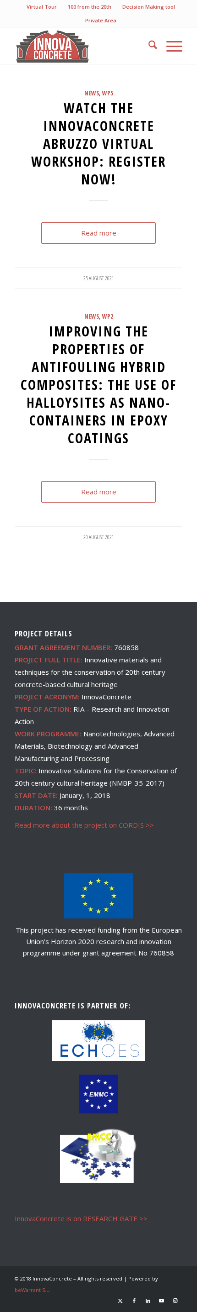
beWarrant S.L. (32, 1289)
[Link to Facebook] (134, 1300)
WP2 (107, 316)
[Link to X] (120, 1300)
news (91, 93)
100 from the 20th (89, 6)
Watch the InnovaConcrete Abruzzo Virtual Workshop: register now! (98, 144)
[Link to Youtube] (162, 1300)
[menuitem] (42, 7)
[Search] (148, 46)
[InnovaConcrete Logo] (81, 46)
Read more (98, 232)
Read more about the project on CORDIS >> (84, 824)
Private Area (100, 20)
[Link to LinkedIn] (148, 1300)
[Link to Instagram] (175, 1300)
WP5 (107, 93)
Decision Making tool (148, 6)
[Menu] (169, 46)
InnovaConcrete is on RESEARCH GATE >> (81, 1218)
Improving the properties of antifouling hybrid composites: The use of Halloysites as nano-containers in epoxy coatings (98, 384)
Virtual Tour (42, 6)
